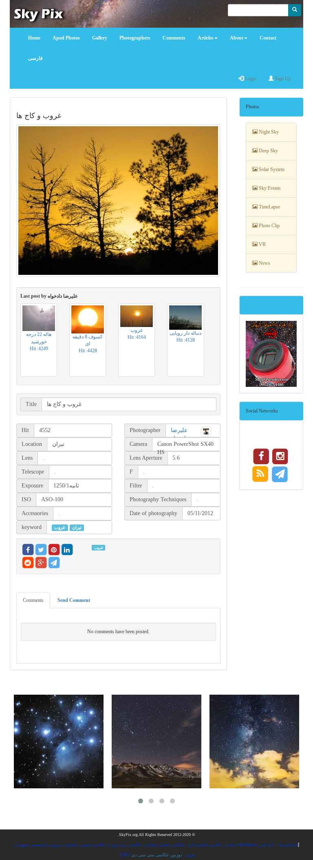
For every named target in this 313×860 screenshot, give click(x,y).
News (264, 263)
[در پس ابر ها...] (254, 741)
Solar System (271, 169)
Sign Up (282, 78)
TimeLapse (269, 207)
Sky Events (269, 188)
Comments (33, 600)
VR (262, 244)
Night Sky (268, 132)
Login (250, 78)
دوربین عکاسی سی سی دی (156, 854)
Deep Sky (268, 151)
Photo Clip (269, 225)
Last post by (49, 296)
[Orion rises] (156, 741)
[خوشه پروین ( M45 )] (59, 741)
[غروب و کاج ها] (118, 200)
